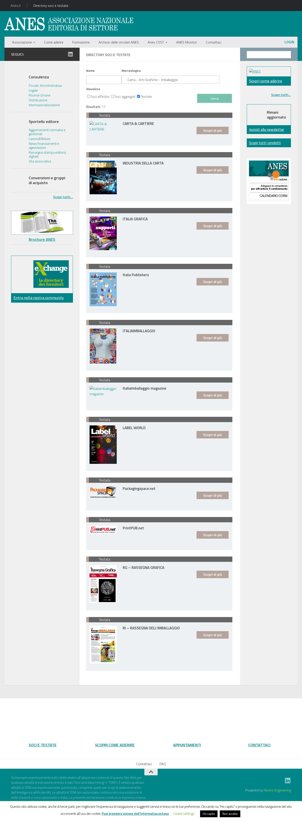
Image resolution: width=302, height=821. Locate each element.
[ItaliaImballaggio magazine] (103, 391)
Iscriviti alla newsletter (266, 129)
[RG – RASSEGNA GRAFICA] (103, 584)
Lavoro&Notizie (39, 138)
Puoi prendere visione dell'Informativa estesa (135, 813)
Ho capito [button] (209, 814)
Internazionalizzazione (44, 105)
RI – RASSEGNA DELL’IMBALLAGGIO (151, 627)
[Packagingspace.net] (103, 492)
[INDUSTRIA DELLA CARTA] (103, 177)
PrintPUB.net (133, 527)
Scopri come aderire (265, 81)
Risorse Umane (39, 95)
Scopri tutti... (63, 197)
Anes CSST (156, 42)
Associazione (22, 42)
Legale (33, 90)
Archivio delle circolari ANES (119, 42)
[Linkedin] (70, 54)
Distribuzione (38, 100)
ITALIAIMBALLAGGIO (139, 330)
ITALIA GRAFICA (135, 218)
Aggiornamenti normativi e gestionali (47, 132)
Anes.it (16, 5)
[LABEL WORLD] (103, 444)
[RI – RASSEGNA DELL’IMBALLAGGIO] (103, 645)
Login (289, 42)
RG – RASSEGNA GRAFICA (143, 567)
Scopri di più (212, 130)
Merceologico (131, 70)
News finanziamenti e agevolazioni (44, 145)
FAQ (163, 763)
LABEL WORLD (134, 427)
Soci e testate (43, 745)
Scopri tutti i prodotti (265, 142)
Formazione (81, 42)
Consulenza (39, 77)
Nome (90, 70)
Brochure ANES (42, 239)
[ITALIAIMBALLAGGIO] (103, 346)
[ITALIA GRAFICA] (103, 233)
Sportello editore (44, 121)
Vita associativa (40, 161)
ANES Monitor (186, 42)
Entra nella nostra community (38, 298)
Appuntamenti (187, 745)
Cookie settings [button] (184, 813)
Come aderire (53, 42)
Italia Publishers (136, 274)
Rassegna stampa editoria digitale (47, 154)
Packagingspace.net (139, 488)
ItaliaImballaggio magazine (144, 388)
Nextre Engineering (277, 790)
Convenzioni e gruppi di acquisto (47, 180)
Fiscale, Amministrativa (45, 85)
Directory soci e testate (50, 5)
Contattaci (213, 42)
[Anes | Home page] (68, 23)
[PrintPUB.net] (103, 530)
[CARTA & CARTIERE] (103, 126)
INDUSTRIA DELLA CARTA (143, 162)
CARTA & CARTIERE (138, 123)
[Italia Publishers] (103, 289)
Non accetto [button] (230, 814)
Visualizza (93, 89)
